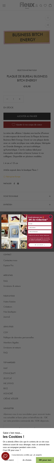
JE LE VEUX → (40, 244)
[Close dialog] (50, 216)
